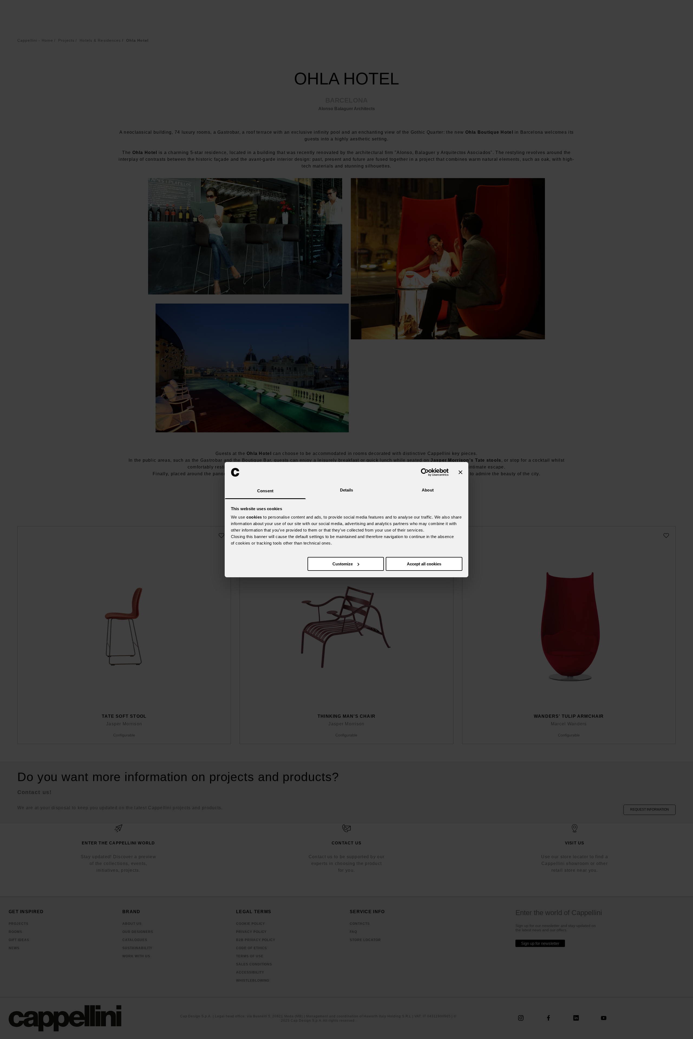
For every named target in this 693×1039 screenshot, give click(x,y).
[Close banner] (460, 472)
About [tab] (428, 490)
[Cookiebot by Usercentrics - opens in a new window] (425, 472)
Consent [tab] (265, 491)
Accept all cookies (424, 564)
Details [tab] (346, 490)
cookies (254, 517)
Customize (342, 564)
